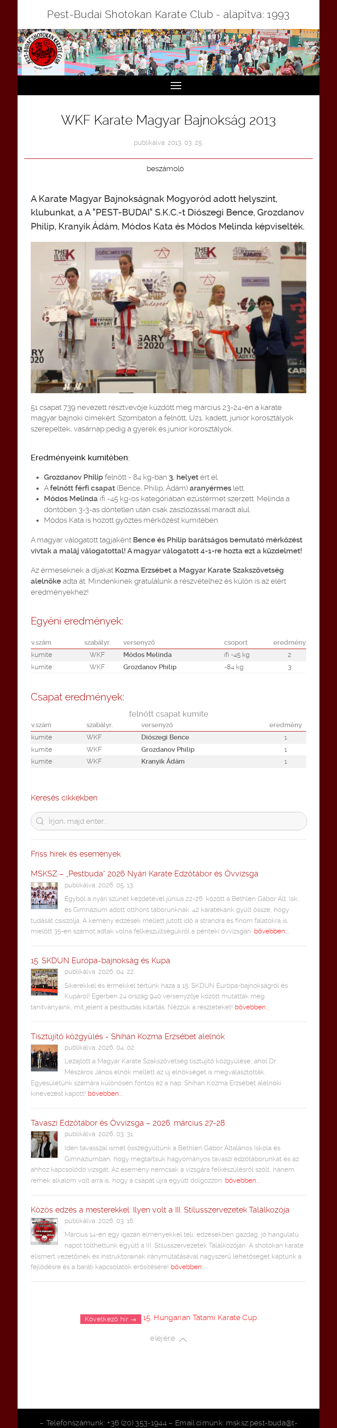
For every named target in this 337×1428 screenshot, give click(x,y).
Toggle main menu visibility (176, 85)
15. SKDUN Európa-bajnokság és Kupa (100, 960)
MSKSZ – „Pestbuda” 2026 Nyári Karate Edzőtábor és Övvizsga (144, 873)
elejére (164, 1338)
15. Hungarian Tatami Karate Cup (200, 1317)
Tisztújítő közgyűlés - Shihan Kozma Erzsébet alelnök (128, 1036)
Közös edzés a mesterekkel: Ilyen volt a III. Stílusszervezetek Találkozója (160, 1209)
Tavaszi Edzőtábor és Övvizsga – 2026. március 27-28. (128, 1122)
